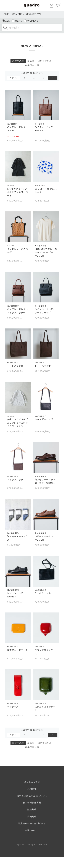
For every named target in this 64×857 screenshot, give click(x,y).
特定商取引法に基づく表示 (32, 823)
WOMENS (17, 14)
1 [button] (24, 78)
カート (58, 5)
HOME (5, 14)
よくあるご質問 (32, 782)
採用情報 (32, 789)
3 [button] (43, 78)
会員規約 (32, 816)
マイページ (51, 5)
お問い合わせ (32, 830)
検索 (5, 27)
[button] (13, 78)
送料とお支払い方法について (32, 795)
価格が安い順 (45, 61)
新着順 (30, 61)
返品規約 (32, 809)
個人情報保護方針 (32, 802)
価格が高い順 (32, 65)
